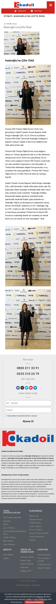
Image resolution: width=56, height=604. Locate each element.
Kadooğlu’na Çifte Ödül (18, 27)
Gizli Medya (35, 585)
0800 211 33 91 (28, 368)
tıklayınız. (40, 597)
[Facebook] (18, 388)
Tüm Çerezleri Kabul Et (34, 602)
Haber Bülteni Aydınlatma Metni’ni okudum (22, 416)
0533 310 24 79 (28, 374)
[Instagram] (22, 388)
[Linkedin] (35, 388)
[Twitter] (26, 388)
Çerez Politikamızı (40, 599)
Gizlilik (29, 599)
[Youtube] (31, 388)
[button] (51, 5)
